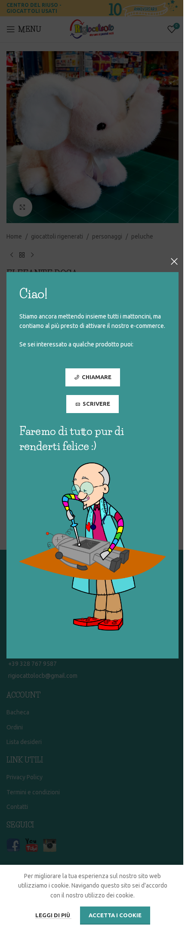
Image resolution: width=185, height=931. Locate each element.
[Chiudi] (174, 261)
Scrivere (96, 404)
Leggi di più (53, 915)
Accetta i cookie (115, 915)
